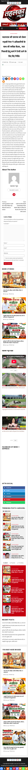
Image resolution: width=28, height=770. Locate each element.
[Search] (17, 28)
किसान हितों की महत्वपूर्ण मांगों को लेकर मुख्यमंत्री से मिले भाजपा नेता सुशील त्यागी (17, 548)
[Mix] (20, 78)
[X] (6, 78)
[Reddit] (9, 78)
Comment (6, 223)
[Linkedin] (12, 78)
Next (15, 370)
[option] (14, 518)
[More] (3, 81)
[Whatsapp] (23, 78)
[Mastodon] (17, 78)
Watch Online (22, 28)
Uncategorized (13, 33)
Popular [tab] (13, 563)
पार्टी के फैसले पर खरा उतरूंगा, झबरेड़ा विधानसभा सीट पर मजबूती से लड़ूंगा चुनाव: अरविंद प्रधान (17, 558)
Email (5, 248)
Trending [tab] (21, 563)
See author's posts (14, 190)
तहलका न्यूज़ (6, 62)
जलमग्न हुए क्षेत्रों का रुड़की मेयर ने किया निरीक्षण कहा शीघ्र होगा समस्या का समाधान (7, 205)
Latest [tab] (6, 563)
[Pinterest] (14, 78)
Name (5, 243)
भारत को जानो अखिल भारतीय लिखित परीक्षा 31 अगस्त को (17, 518)
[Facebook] (3, 78)
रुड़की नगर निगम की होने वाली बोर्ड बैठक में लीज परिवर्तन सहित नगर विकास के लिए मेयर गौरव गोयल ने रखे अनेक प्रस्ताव (20, 206)
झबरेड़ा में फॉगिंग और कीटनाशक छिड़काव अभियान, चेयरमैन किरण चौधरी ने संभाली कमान (13, 341)
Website (6, 253)
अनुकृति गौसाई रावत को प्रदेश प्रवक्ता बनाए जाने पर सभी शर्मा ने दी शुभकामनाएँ (17, 528)
